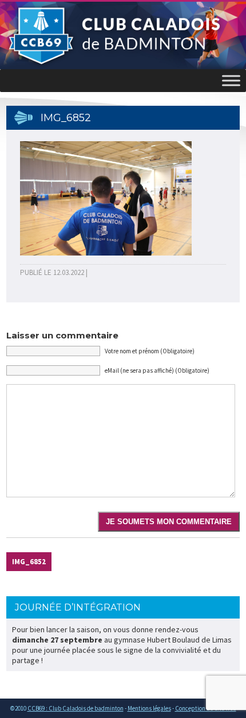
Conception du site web (205, 708)
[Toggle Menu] (231, 80)
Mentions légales (149, 708)
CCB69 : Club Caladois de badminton (75, 708)
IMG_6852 (29, 562)
